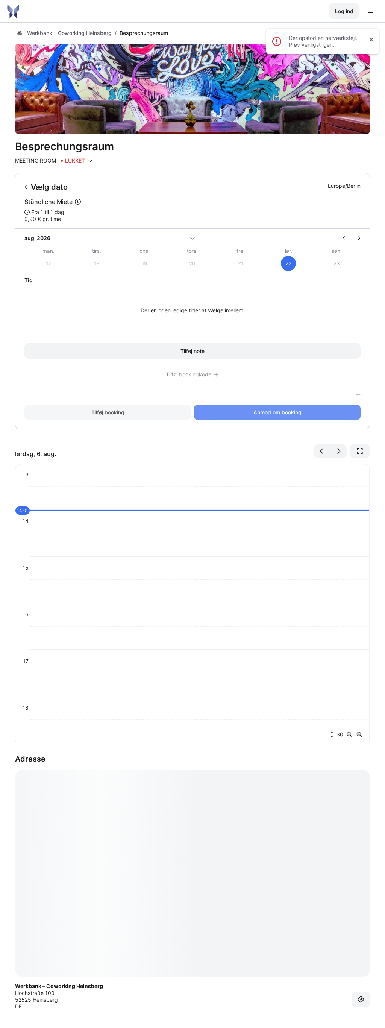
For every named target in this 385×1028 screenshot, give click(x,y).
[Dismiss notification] (371, 39)
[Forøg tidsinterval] (359, 734)
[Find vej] (361, 999)
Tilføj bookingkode (189, 374)
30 (339, 734)
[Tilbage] (26, 187)
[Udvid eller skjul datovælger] (192, 238)
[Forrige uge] (347, 238)
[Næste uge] (356, 238)
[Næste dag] (338, 451)
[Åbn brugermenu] (370, 11)
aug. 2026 (37, 238)
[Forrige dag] (322, 451)
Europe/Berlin (344, 185)
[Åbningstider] (90, 160)
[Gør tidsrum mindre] (351, 734)
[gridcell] (289, 263)
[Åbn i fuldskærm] (360, 451)
